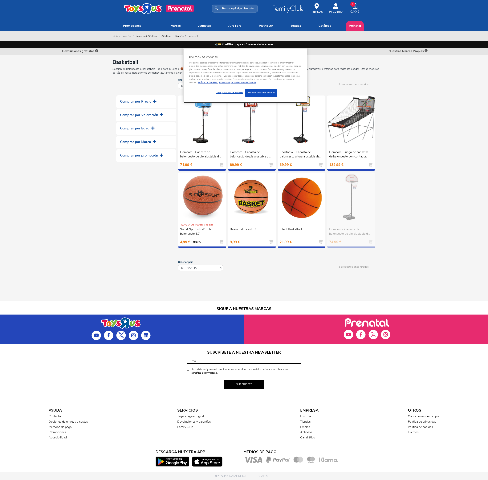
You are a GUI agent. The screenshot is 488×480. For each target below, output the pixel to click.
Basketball (193, 36)
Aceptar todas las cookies (261, 92)
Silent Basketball (291, 229)
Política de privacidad (205, 373)
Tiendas (305, 422)
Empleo (305, 427)
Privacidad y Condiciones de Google (237, 82)
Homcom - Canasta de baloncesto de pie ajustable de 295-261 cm (250, 155)
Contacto (55, 416)
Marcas (176, 26)
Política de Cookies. (208, 82)
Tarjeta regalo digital (190, 416)
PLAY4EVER (266, 26)
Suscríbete (244, 384)
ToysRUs (126, 36)
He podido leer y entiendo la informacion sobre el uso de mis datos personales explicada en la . (239, 371)
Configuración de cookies (229, 92)
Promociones (132, 26)
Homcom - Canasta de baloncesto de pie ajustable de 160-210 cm (200, 155)
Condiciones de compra (423, 416)
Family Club (185, 427)
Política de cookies (420, 427)
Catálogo (325, 26)
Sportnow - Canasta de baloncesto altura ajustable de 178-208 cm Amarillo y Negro (300, 155)
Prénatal (355, 26)
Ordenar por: (185, 262)
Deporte (179, 36)
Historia (305, 416)
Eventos (413, 432)
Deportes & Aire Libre (146, 36)
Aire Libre (234, 26)
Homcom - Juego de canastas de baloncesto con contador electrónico (348, 155)
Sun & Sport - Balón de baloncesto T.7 (195, 231)
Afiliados (306, 432)
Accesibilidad (58, 437)
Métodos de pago (60, 427)
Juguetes (204, 26)
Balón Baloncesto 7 (243, 229)
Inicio (115, 36)
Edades (296, 26)
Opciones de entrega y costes (68, 422)
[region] (245, 75)
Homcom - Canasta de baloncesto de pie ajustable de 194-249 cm (349, 232)
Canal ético (307, 437)
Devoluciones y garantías (194, 422)
